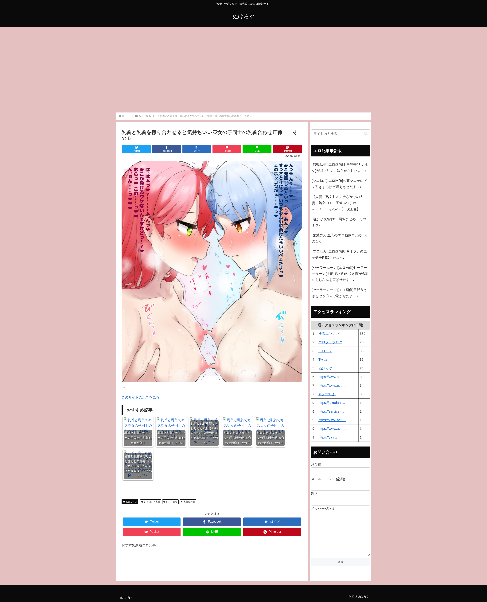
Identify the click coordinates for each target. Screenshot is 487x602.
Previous (119, 68)
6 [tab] (255, 110)
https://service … (331, 411)
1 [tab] (226, 110)
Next (368, 68)
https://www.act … (332, 385)
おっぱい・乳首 (152, 501)
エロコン (325, 351)
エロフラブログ (330, 342)
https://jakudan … (331, 403)
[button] (366, 133)
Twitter (323, 359)
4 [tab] (243, 110)
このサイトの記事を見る (140, 397)
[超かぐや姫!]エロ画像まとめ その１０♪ (339, 222)
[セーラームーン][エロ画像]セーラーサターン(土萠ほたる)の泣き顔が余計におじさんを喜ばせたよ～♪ (340, 274)
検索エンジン (328, 334)
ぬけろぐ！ (327, 368)
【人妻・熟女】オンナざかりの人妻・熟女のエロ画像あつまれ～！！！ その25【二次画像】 (337, 203)
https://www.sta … (332, 377)
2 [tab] (232, 110)
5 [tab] (249, 110)
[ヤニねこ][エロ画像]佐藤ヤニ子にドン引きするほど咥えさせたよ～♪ (339, 184)
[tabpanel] (142, 67)
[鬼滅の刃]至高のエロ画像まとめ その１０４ (340, 238)
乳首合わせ (189, 501)
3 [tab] (238, 110)
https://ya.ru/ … (330, 437)
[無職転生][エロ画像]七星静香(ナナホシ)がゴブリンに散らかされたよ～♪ (340, 167)
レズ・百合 (171, 501)
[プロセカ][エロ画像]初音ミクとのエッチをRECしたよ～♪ (339, 254)
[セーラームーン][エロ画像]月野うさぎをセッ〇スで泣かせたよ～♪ (339, 293)
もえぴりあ (131, 501)
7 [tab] (261, 110)
